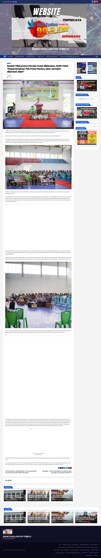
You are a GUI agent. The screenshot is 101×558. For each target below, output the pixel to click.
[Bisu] (93, 90)
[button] (94, 56)
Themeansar (23, 550)
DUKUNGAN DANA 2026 (51, 56)
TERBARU (8, 63)
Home (60, 544)
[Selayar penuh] (95, 90)
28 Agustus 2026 (57, 521)
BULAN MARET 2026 (94, 547)
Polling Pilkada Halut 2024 (93, 552)
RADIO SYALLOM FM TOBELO (50, 49)
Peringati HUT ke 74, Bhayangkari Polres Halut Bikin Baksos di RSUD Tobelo (86, 519)
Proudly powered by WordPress (8, 550)
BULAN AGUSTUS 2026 (66, 544)
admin (9, 75)
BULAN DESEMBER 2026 (83, 544)
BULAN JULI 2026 (79, 547)
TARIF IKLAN (40, 56)
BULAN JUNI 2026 (86, 547)
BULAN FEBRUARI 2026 (94, 544)
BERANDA (10, 56)
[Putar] (78, 90)
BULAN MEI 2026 (56, 550)
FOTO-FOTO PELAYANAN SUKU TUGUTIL (69, 56)
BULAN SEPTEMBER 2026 (85, 550)
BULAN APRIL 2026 (75, 544)
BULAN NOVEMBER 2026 (64, 550)
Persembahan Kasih (84, 552)
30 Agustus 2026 (9, 521)
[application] (87, 85)
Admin (14, 499)
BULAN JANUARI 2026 (71, 547)
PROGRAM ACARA (31, 56)
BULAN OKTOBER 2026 (75, 550)
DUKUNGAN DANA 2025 (59, 552)
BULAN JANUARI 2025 (62, 547)
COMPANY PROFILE (19, 56)
